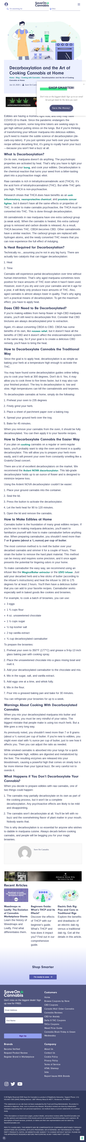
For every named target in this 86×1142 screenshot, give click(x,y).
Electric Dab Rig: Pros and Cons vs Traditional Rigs (68, 910)
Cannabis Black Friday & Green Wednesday (59, 1034)
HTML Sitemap (51, 1068)
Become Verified (12, 1049)
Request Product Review (16, 1053)
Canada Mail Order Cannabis (59, 1009)
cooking (25, 444)
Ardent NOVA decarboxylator (40, 470)
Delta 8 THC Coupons (55, 1020)
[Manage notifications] (4, 1138)
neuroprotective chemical (36, 199)
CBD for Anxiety (52, 1016)
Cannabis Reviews (53, 1012)
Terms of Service (52, 1064)
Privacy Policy (51, 1060)
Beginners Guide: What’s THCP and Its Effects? (43, 910)
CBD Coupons (51, 1005)
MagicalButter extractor (36, 572)
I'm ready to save (42, 977)
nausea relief (39, 331)
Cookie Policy (51, 1056)
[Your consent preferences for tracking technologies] (82, 1138)
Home (11, 78)
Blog (17, 78)
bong (27, 167)
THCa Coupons (51, 1024)
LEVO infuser (65, 572)
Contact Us (49, 1053)
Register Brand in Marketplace (19, 1056)
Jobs (46, 1072)
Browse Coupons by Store (56, 1001)
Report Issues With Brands (57, 1076)
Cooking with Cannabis (30, 78)
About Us (48, 1049)
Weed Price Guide (53, 1028)
